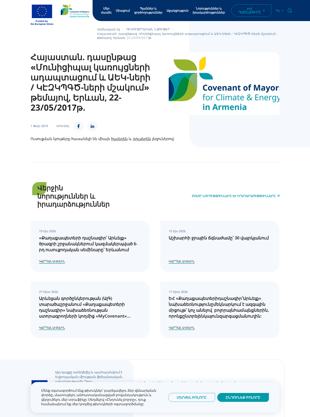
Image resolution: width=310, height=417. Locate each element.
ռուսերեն (142, 138)
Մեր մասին (106, 10)
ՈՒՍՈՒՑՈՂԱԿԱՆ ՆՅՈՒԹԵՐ (148, 29)
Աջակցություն (178, 10)
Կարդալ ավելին (52, 261)
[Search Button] (290, 10)
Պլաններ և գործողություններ (148, 10)
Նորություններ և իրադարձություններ (209, 10)
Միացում (123, 10)
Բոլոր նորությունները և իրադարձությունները (234, 196)
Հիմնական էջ (108, 29)
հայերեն (119, 138)
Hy (278, 10)
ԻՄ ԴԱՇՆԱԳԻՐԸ (250, 11)
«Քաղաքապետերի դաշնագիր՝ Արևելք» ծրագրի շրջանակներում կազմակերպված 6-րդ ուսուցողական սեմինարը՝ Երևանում (88, 243)
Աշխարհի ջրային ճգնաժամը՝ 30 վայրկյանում (219, 238)
